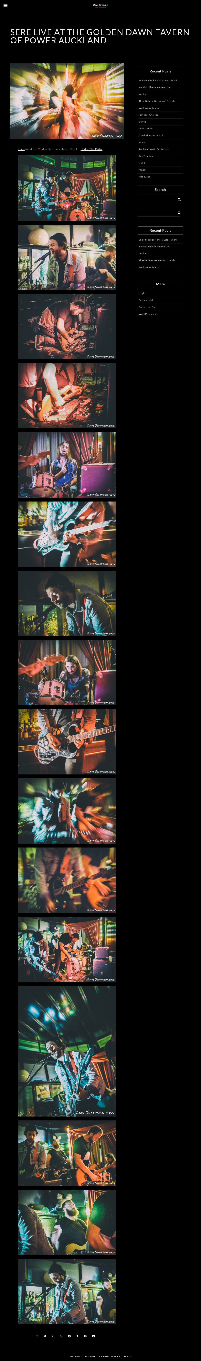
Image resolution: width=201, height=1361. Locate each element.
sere (21, 149)
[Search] (177, 199)
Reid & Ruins (146, 128)
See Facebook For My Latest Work (158, 80)
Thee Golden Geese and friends (157, 101)
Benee (142, 121)
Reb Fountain (146, 156)
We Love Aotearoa (149, 107)
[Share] (37, 1336)
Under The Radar (92, 149)
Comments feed (148, 307)
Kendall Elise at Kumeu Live (154, 87)
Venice (143, 94)
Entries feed (146, 300)
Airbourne (145, 176)
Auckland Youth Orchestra (154, 149)
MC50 (142, 169)
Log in (142, 293)
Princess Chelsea (149, 114)
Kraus (142, 142)
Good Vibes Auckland (151, 135)
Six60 (142, 162)
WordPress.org (147, 313)
